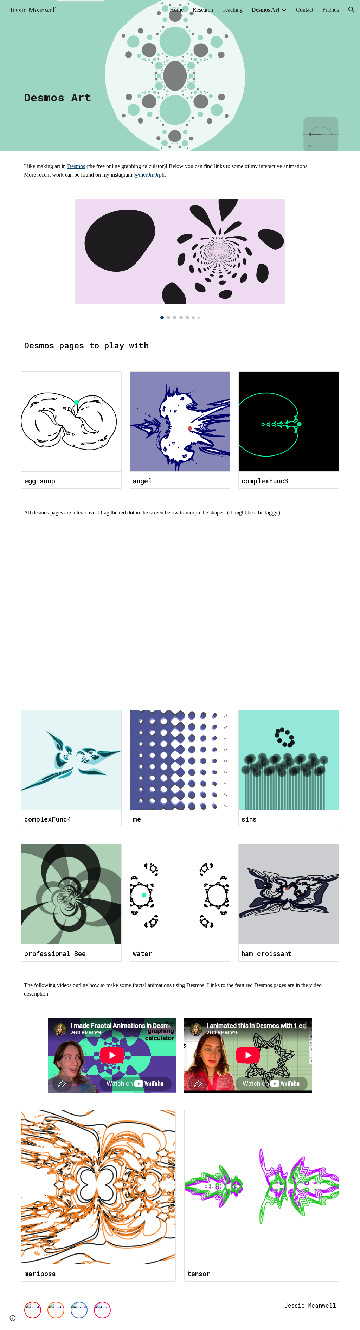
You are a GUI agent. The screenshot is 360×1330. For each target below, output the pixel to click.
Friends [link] (330, 10)
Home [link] (177, 10)
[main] (180, 75)
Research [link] (203, 10)
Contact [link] (304, 10)
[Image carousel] (179, 259)
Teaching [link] (232, 10)
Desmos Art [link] (265, 10)
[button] (351, 9)
